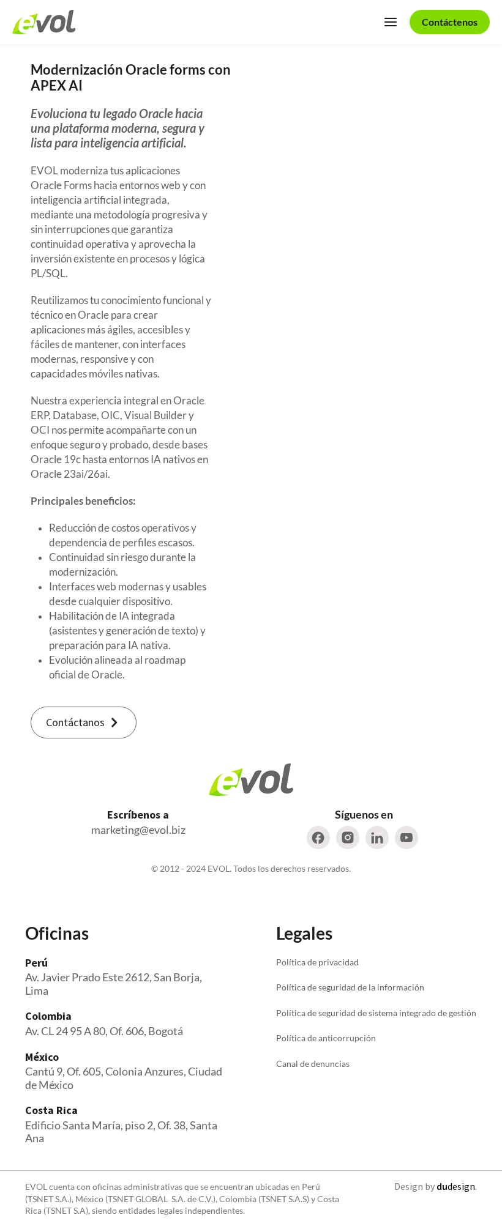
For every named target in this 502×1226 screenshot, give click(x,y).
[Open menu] (390, 22)
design (455, 1186)
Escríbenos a (138, 815)
